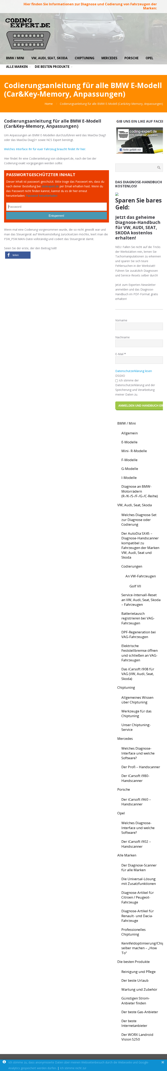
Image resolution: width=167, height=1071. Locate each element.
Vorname (121, 320)
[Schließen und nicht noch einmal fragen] (163, 1062)
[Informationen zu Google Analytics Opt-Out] (4, 1062)
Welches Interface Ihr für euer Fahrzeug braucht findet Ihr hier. (45, 149)
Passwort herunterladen (41, 196)
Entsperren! (56, 215)
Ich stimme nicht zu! (73, 1068)
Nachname (122, 337)
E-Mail (120, 354)
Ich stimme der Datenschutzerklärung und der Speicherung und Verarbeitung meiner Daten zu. (135, 387)
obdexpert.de (50, 186)
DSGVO (120, 376)
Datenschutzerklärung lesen (133, 371)
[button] (18, 255)
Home (49, 104)
